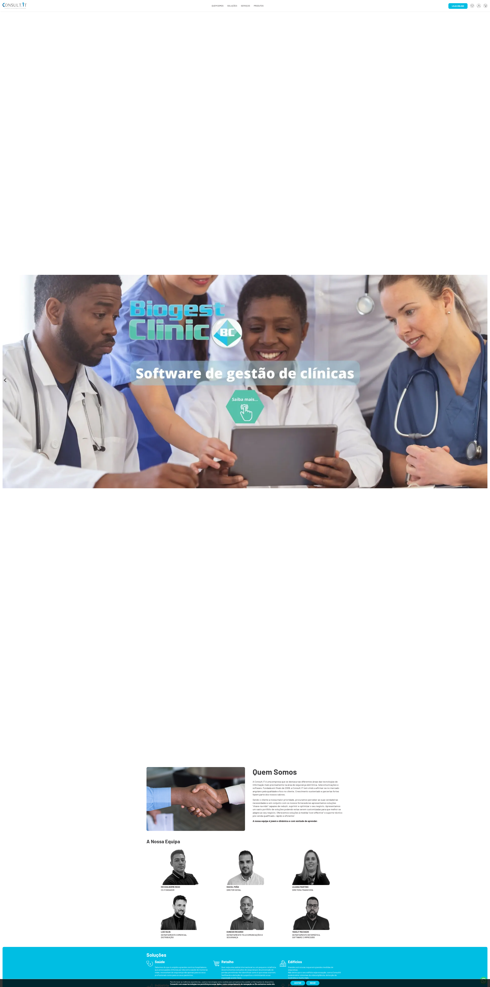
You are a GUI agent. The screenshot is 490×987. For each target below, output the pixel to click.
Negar (313, 983)
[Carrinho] (485, 6)
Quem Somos (217, 5)
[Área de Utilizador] (479, 6)
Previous (5, 381)
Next (485, 381)
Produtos (259, 5)
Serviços (245, 5)
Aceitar (297, 983)
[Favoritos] (472, 6)
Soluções (232, 5)
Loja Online (458, 6)
